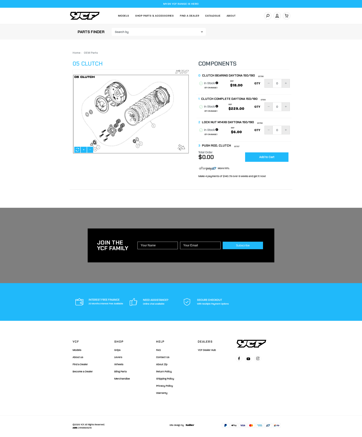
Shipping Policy (165, 378)
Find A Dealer (189, 15)
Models (123, 15)
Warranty (161, 393)
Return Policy (164, 371)
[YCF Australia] (85, 15)
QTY (257, 83)
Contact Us (162, 357)
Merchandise (122, 378)
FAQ (158, 350)
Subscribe (243, 245)
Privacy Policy (164, 385)
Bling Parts (120, 371)
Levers (118, 357)
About (231, 15)
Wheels (118, 364)
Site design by (176, 425)
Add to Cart (266, 157)
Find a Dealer (80, 364)
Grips (117, 350)
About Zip (161, 364)
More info (223, 168)
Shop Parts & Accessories (154, 15)
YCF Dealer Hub (207, 350)
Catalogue (212, 15)
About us (78, 357)
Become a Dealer (83, 371)
